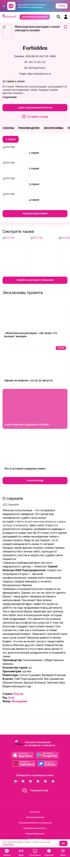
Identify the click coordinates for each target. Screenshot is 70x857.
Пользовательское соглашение (35, 822)
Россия (18, 693)
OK (63, 843)
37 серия (8, 81)
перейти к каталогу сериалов (35, 280)
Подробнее (8, 845)
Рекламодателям (35, 817)
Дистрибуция (35, 839)
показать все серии (35, 213)
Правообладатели (35, 833)
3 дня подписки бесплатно (34, 17)
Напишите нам (39, 790)
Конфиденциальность (35, 828)
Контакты (35, 812)
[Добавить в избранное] (65, 27)
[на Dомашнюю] (9, 16)
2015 (11, 697)
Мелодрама (19, 701)
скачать (61, 6)
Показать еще (35, 480)
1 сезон (20, 81)
